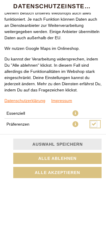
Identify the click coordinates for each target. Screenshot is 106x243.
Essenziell (15, 113)
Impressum (61, 100)
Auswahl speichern (57, 144)
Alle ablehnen (57, 158)
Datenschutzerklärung (24, 100)
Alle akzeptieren (57, 172)
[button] (75, 113)
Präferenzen (17, 124)
